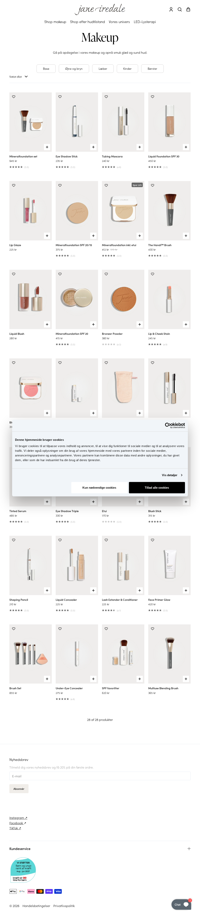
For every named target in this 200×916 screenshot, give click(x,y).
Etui (104, 511)
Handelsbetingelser (36, 906)
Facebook (16, 823)
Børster (152, 68)
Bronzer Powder (112, 334)
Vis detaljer (169, 475)
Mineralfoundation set (23, 156)
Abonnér (18, 789)
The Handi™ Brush (159, 245)
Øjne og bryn (74, 68)
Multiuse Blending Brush (163, 688)
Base (46, 68)
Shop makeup (55, 21)
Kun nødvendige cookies (99, 487)
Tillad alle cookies (157, 487)
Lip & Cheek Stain (159, 334)
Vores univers (119, 21)
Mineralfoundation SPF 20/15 (74, 245)
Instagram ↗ (18, 817)
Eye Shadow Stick (67, 156)
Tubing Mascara (112, 156)
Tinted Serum (17, 511)
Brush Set (15, 688)
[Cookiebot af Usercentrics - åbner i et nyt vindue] (168, 426)
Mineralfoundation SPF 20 (72, 334)
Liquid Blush (16, 334)
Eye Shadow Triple (67, 511)
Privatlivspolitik (64, 906)
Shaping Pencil (18, 600)
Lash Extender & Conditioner (120, 600)
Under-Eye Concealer (69, 688)
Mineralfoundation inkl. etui (119, 245)
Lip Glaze (15, 245)
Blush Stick (154, 511)
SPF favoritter (110, 688)
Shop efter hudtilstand (87, 21)
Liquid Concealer (66, 600)
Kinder (127, 68)
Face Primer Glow (159, 600)
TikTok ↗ (15, 828)
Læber (103, 68)
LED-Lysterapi (145, 21)
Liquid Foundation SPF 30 (163, 156)
